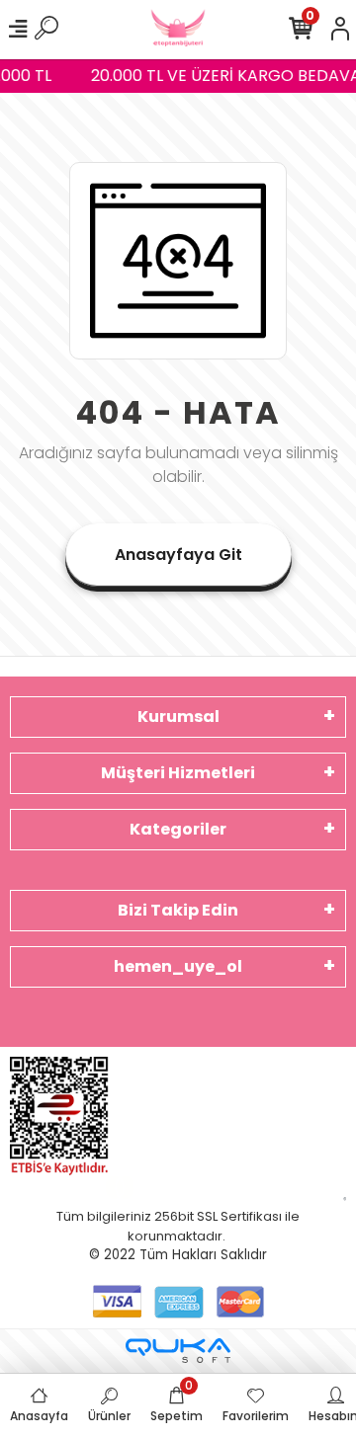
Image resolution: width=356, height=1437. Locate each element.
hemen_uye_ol (178, 966)
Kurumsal (178, 716)
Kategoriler (178, 829)
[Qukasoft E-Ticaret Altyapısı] (178, 1350)
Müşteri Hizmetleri (178, 772)
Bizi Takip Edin (178, 910)
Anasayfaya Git (178, 554)
